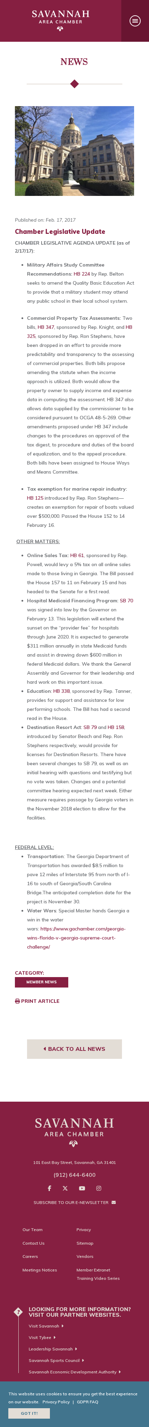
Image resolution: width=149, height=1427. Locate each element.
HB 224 (82, 274)
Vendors (85, 1256)
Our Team (33, 1229)
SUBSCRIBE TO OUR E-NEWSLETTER (71, 1202)
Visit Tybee (40, 1337)
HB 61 (77, 555)
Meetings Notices (40, 1270)
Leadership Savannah (51, 1348)
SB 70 (126, 600)
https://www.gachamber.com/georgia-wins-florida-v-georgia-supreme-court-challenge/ (76, 938)
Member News (41, 982)
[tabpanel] (74, 151)
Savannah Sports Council (54, 1360)
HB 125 (35, 498)
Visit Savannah (44, 1326)
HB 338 (61, 691)
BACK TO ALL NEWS (75, 1048)
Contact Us (34, 1243)
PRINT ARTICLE (40, 1001)
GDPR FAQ (87, 1401)
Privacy (84, 1229)
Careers (30, 1256)
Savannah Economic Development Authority (72, 1371)
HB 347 (46, 327)
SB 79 (90, 727)
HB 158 (116, 727)
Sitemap (85, 1243)
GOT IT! (29, 1413)
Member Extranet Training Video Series (98, 1274)
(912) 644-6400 (74, 1174)
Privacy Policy (56, 1401)
